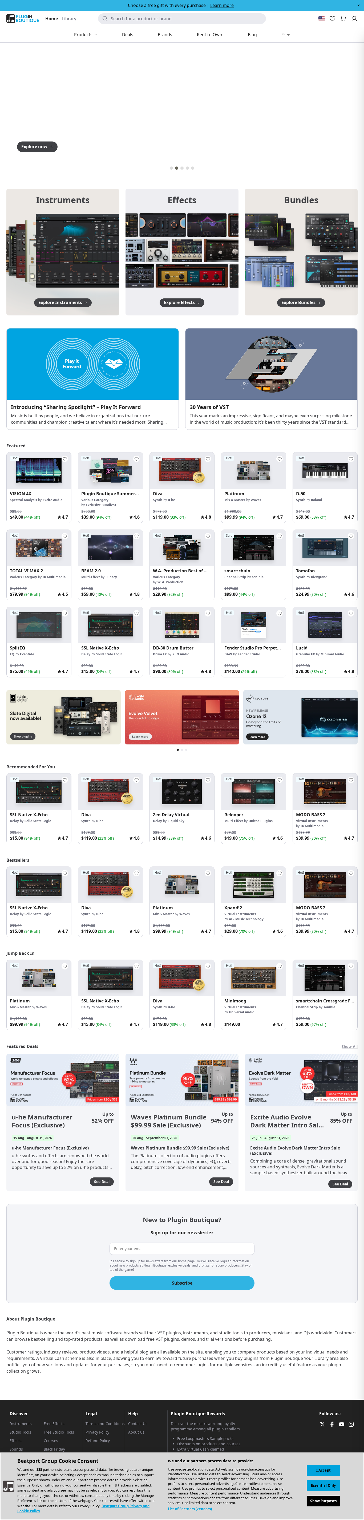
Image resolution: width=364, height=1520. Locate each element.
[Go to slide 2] (176, 168)
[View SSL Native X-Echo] (110, 625)
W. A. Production (170, 582)
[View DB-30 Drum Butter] (182, 625)
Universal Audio (241, 1012)
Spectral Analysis (23, 500)
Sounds (16, 1449)
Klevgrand (319, 577)
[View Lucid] (325, 625)
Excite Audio (52, 500)
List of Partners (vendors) (190, 1508)
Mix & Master (234, 500)
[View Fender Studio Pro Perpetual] (253, 625)
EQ (12, 654)
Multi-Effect (90, 577)
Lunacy (111, 577)
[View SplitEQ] (39, 625)
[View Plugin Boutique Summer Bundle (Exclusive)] (110, 470)
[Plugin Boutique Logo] (22, 18)
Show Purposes (323, 1501)
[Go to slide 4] (187, 168)
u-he (171, 500)
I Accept (323, 1470)
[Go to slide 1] (171, 168)
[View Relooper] (253, 791)
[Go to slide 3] (182, 168)
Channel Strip (235, 577)
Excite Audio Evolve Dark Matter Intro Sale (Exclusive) (286, 1121)
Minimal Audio (332, 654)
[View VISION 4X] (39, 470)
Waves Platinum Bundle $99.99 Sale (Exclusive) (169, 1121)
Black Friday (54, 1449)
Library (69, 19)
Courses (51, 1440)
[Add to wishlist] (65, 459)
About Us (136, 1432)
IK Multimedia (54, 577)
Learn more (222, 5)
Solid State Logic (109, 654)
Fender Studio (249, 654)
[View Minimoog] (253, 978)
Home (51, 19)
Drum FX (160, 654)
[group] (38, 487)
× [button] (358, 5)
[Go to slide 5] (192, 168)
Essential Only (323, 1485)
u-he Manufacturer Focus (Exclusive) (42, 1121)
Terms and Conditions (105, 1423)
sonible (258, 577)
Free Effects (54, 1423)
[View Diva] (182, 470)
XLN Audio (180, 654)
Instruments (21, 1423)
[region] (182, 1486)
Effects (16, 1440)
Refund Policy (98, 1440)
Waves (256, 500)
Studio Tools (20, 1432)
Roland (316, 500)
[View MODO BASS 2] (325, 791)
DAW (228, 654)
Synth (157, 500)
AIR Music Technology (246, 919)
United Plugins (261, 821)
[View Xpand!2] (253, 885)
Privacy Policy (97, 1432)
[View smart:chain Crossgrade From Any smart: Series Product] (325, 978)
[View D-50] (325, 470)
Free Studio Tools (59, 1432)
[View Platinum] (253, 470)
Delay (85, 654)
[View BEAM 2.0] (110, 548)
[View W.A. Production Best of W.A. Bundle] (182, 548)
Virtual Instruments (312, 821)
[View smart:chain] (253, 548)
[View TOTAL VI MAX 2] (39, 548)
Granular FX (305, 654)
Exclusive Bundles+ (101, 505)
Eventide (27, 654)
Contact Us (137, 1423)
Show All (350, 1046)
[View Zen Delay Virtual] (182, 791)
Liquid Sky (176, 821)
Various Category (94, 500)
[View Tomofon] (325, 548)
